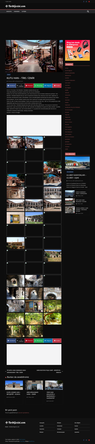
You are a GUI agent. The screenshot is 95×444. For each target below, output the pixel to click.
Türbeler (67, 146)
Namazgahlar (68, 127)
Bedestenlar (68, 75)
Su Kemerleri (68, 144)
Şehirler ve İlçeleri (69, 137)
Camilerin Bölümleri (70, 80)
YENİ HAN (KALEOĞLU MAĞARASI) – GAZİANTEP (51, 395)
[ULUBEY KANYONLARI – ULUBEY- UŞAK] (77, 163)
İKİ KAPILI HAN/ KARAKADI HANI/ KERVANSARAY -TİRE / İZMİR (16, 371)
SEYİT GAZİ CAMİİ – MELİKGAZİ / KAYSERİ (81, 200)
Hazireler (67, 100)
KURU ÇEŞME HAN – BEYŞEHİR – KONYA (14, 393)
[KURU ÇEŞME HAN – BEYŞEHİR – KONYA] (14, 381)
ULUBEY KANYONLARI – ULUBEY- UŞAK (76, 176)
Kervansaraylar (69, 110)
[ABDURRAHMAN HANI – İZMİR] (34, 381)
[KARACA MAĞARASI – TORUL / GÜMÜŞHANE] (70, 193)
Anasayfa (9, 11)
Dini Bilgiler (68, 87)
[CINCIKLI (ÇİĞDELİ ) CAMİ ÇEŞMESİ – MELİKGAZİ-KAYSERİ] (70, 210)
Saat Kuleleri (68, 134)
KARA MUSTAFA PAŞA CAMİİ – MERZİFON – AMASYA (49, 371)
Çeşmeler (67, 85)
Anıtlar (66, 68)
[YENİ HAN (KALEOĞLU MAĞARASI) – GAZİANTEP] (54, 381)
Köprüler (67, 114)
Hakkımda (16, 11)
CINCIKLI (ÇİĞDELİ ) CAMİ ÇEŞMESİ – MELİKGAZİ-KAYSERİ (82, 209)
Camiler (67, 78)
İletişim (24, 11)
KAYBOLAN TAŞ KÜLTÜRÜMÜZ (72, 107)
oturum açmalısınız (23, 413)
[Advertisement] (47, 24)
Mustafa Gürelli (19, 81)
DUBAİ (66, 90)
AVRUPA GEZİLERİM (70, 73)
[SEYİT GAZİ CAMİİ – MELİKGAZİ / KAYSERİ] (70, 201)
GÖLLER (67, 92)
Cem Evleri (67, 83)
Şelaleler (67, 141)
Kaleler (67, 102)
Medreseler (68, 119)
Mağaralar (67, 117)
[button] (15, 142)
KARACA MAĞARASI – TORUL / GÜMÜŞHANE (81, 192)
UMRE (66, 149)
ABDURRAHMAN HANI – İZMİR (32, 393)
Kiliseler (67, 112)
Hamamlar (67, 95)
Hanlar (8, 74)
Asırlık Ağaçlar (68, 70)
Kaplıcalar (67, 105)
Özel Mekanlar (68, 132)
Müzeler (67, 124)
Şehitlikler (67, 139)
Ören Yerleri (68, 129)
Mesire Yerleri (68, 122)
